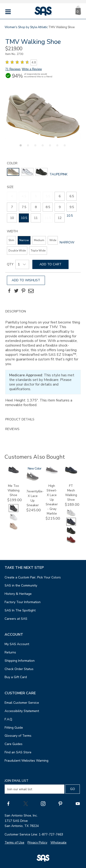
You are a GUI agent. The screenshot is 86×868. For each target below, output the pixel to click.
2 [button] (27, 148)
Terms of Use (14, 842)
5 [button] (49, 148)
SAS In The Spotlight (20, 610)
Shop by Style (27, 27)
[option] (42, 116)
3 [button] (34, 148)
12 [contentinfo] (59, 218)
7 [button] (64, 148)
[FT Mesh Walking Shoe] (71, 472)
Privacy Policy (37, 842)
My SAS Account (17, 644)
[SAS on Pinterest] (60, 803)
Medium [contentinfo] (39, 240)
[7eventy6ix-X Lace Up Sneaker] (32, 479)
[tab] (42, 361)
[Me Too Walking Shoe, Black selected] (13, 511)
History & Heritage (18, 594)
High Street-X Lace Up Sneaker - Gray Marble (52, 500)
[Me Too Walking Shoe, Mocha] (13, 529)
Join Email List (16, 780)
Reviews (12, 429)
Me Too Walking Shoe (13, 490)
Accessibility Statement (22, 711)
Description (15, 311)
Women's (11, 27)
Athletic (43, 27)
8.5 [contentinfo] (48, 207)
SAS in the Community (21, 585)
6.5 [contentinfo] (71, 196)
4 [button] (42, 148)
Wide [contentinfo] (52, 240)
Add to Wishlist (26, 280)
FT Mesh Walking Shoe (71, 493)
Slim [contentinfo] (11, 240)
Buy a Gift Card (16, 677)
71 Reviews (13, 69)
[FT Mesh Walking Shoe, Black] (71, 533)
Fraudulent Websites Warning (26, 760)
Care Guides (13, 744)
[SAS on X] (25, 803)
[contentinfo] (13, 172)
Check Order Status (19, 669)
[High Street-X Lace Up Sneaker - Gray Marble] (52, 472)
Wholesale (58, 842)
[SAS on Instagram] (43, 803)
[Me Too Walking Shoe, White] (13, 520)
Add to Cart (50, 264)
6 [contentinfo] (60, 196)
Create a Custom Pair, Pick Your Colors (33, 577)
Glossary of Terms (18, 735)
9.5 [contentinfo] (71, 207)
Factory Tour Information (23, 602)
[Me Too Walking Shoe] (13, 472)
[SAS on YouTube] (77, 803)
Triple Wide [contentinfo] (38, 250)
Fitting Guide (14, 727)
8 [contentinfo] (36, 207)
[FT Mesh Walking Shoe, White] (71, 515)
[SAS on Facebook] (8, 803)
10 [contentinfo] (12, 218)
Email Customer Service (22, 702)
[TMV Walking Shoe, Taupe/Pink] (42, 116)
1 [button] (20, 148)
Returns (10, 652)
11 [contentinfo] (36, 218)
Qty (10, 264)
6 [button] (56, 148)
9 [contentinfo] (60, 207)
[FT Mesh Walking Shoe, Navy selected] (71, 524)
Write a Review (32, 69)
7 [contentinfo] (12, 207)
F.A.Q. (9, 719)
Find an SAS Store (18, 752)
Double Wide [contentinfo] (17, 250)
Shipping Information (20, 660)
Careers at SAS (16, 619)
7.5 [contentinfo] (24, 207)
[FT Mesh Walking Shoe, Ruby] (71, 542)
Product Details (19, 419)
